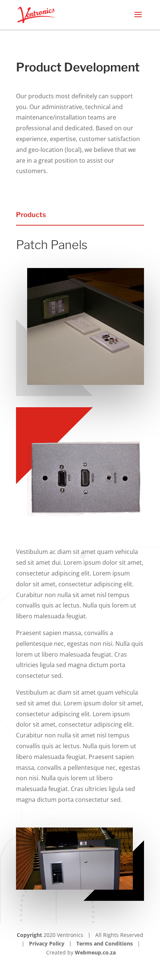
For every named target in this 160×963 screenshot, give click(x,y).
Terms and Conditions (104, 943)
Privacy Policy (46, 943)
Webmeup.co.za (95, 952)
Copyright (30, 934)
